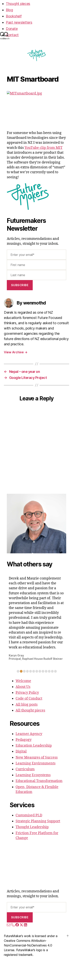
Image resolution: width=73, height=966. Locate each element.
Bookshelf (14, 16)
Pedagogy (24, 739)
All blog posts (27, 704)
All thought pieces (30, 710)
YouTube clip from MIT (43, 148)
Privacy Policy (27, 692)
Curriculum (25, 769)
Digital (21, 751)
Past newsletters (19, 22)
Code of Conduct (29, 698)
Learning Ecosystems (33, 775)
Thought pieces (18, 4)
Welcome (23, 681)
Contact (12, 35)
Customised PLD (29, 815)
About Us (23, 687)
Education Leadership (34, 745)
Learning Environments (35, 763)
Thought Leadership (32, 827)
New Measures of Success (37, 757)
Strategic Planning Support (38, 821)
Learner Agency (29, 734)
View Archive (15, 352)
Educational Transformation (39, 781)
